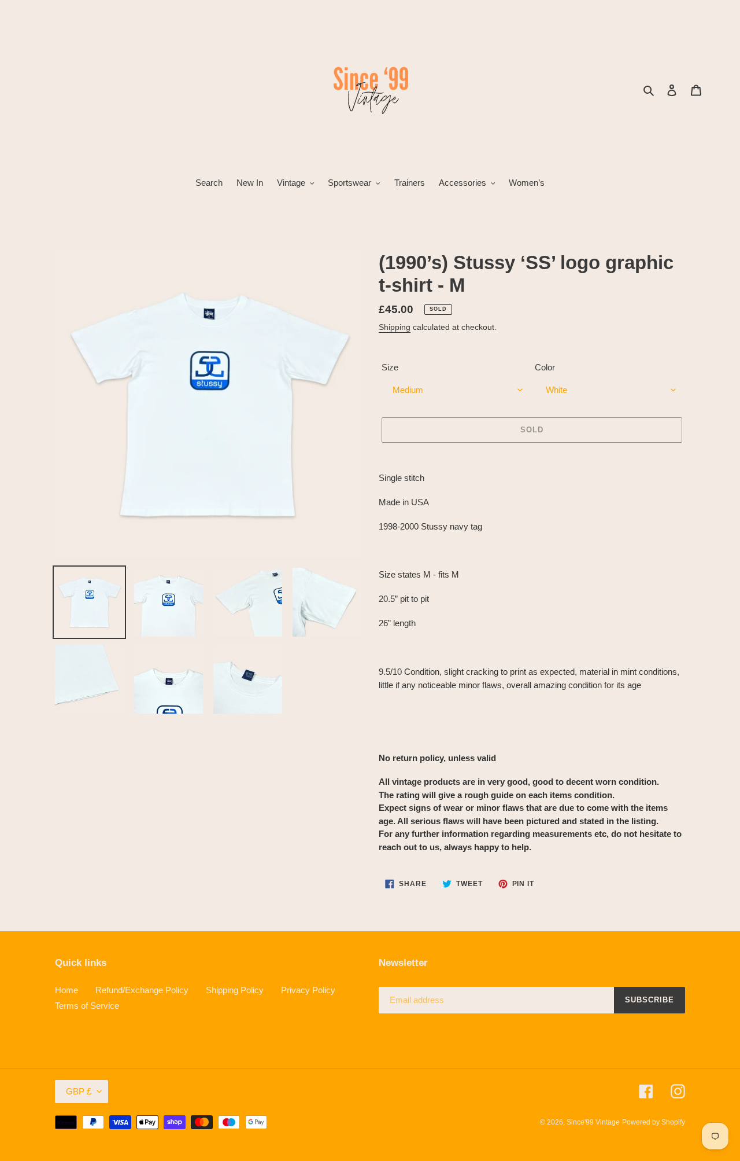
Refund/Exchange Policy (141, 990)
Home (66, 990)
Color (545, 367)
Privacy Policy (308, 990)
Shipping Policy (235, 990)
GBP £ (78, 1091)
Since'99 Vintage (593, 1122)
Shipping (394, 327)
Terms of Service (87, 1006)
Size (390, 367)
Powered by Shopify (653, 1122)
